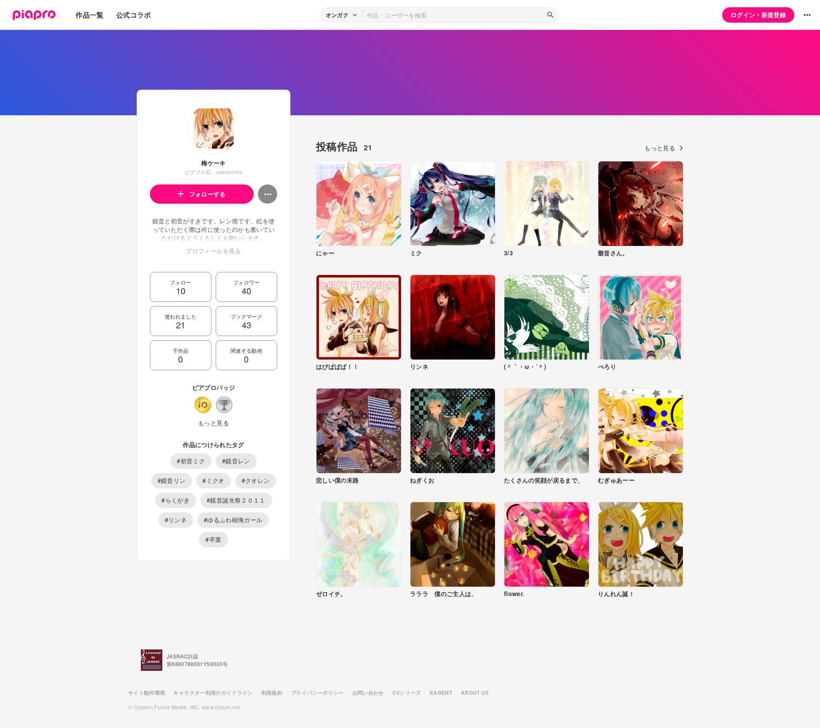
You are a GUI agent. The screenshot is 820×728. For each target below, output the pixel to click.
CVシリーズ (406, 692)
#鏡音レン (236, 460)
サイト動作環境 (146, 692)
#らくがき (175, 500)
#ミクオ (213, 480)
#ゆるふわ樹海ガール (233, 519)
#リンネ (176, 519)
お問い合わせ (368, 692)
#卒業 (213, 539)
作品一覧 (89, 15)
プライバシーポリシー (317, 692)
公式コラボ (133, 15)
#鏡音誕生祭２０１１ (236, 500)
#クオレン (256, 480)
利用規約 (271, 692)
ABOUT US (475, 692)
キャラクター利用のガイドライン (212, 692)
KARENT (441, 692)
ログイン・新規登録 (758, 14)
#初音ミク (191, 460)
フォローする (207, 194)
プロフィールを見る (213, 250)
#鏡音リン (172, 480)
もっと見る (213, 422)
